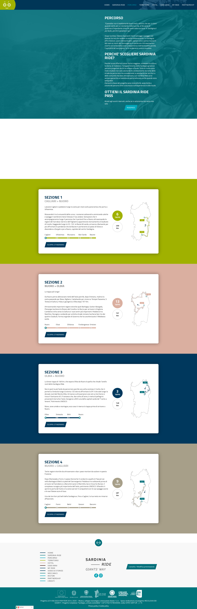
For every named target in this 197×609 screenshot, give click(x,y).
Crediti (51, 581)
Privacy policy (93, 606)
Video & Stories (55, 570)
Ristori (51, 576)
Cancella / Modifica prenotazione (141, 566)
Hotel (155, 4)
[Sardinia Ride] (7, 4)
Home (107, 4)
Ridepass (131, 107)
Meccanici (53, 573)
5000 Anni (165, 4)
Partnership (188, 4)
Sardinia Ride (118, 4)
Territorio (144, 4)
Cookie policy (104, 606)
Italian (21, 607)
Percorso (132, 4)
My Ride (175, 4)
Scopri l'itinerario (55, 244)
